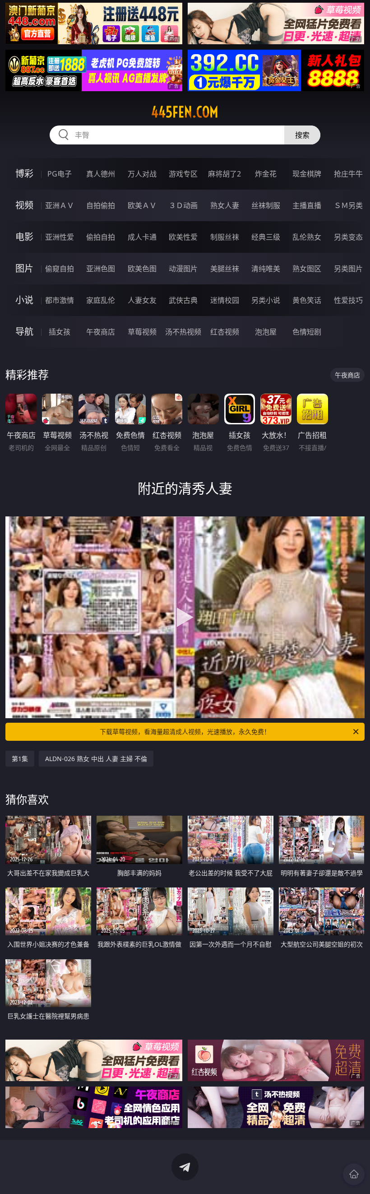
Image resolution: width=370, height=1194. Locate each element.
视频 (24, 205)
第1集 (20, 758)
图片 (24, 268)
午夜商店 (100, 332)
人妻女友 (142, 300)
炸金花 (266, 174)
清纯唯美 (265, 269)
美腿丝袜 (224, 269)
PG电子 (59, 174)
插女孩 (59, 332)
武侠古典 (183, 300)
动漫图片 (183, 269)
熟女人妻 (224, 205)
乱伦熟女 (306, 237)
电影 (24, 237)
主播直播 (306, 205)
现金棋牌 (306, 174)
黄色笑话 (306, 300)
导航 (24, 331)
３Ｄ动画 (183, 205)
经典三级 (265, 237)
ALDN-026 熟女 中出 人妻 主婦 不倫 (96, 758)
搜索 (302, 135)
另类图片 (348, 269)
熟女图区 (306, 269)
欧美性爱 (183, 237)
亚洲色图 (100, 269)
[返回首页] (354, 1174)
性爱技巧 (348, 300)
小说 (24, 300)
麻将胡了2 (224, 174)
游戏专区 (183, 174)
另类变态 (348, 237)
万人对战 (142, 174)
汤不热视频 (183, 332)
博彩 (24, 173)
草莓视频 (142, 332)
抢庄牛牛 (348, 174)
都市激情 (59, 300)
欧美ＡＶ (142, 205)
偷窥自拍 (59, 269)
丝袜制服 (265, 205)
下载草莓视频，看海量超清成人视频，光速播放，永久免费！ (185, 731)
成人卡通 (142, 237)
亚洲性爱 (59, 237)
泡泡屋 (266, 332)
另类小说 (265, 300)
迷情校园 (224, 300)
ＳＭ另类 (348, 205)
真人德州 (100, 174)
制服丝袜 (224, 237)
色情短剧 (306, 332)
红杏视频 (224, 332)
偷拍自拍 (100, 237)
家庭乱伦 (100, 300)
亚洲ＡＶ (59, 205)
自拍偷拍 (100, 205)
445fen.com (184, 112)
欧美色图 (142, 269)
